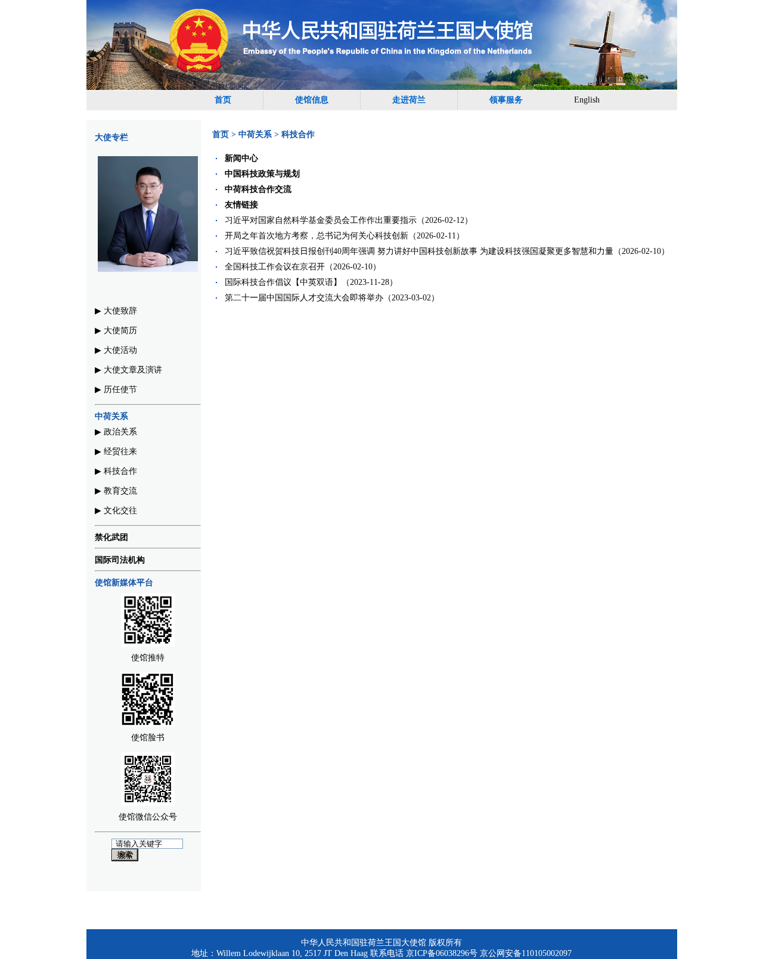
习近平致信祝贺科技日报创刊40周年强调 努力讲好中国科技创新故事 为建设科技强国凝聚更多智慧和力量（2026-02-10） (447, 251)
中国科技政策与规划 (262, 173)
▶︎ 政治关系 (116, 431)
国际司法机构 (120, 559)
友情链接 (241, 204)
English (587, 99)
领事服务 (506, 99)
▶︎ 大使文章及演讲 (128, 369)
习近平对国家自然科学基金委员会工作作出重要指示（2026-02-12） (349, 220)
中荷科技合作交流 (258, 189)
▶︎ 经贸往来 (116, 451)
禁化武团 (111, 537)
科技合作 (298, 134)
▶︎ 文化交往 (116, 510)
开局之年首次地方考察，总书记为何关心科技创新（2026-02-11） (344, 235)
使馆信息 (311, 99)
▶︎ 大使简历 (116, 330)
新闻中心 (241, 158)
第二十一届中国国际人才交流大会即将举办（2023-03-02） (332, 297)
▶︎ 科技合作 (116, 471)
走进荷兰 (409, 99)
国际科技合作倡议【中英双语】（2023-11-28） (311, 282)
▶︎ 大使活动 (116, 350)
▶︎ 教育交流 (116, 490)
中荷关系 (255, 134)
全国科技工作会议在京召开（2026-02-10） (303, 266)
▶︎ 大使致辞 (116, 310)
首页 (223, 99)
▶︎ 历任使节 (116, 389)
